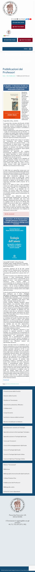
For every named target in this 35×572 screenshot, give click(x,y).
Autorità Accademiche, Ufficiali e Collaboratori (13, 406)
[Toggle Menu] (30, 49)
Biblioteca (7, 469)
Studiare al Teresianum (10, 400)
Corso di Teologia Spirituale (12, 450)
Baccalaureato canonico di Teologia (14, 427)
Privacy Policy (23, 570)
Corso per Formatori (10, 441)
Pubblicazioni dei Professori (12, 482)
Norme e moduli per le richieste (13, 421)
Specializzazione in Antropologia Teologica (16, 432)
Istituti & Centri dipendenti (12, 491)
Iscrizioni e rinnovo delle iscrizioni (14, 417)
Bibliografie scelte (9, 487)
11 (15, 383)
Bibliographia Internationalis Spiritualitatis (16, 473)
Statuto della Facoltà (10, 396)
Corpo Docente (8, 412)
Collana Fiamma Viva (10, 478)
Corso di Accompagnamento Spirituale (15, 445)
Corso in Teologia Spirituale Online (14, 454)
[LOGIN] (28, 570)
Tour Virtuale (21, 19)
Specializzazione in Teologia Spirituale (15, 436)
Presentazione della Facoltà (12, 391)
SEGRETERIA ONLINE (19, 22)
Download (6, 380)
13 (18, 383)
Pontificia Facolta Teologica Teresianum (12, 570)
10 (13, 383)
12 (16, 383)
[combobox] (17, 35)
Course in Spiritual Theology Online (14, 459)
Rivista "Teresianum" (10, 464)
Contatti (14, 19)
